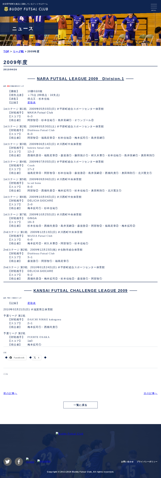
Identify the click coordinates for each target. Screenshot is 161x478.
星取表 (32, 102)
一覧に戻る (80, 405)
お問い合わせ (127, 462)
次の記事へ (151, 393)
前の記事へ (10, 393)
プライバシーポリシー (147, 462)
